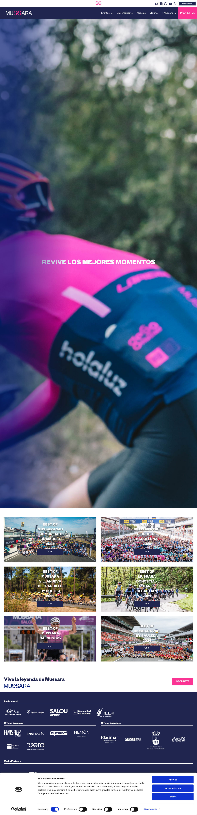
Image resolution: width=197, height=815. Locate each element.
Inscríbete (182, 682)
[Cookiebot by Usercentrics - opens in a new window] (18, 809)
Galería (154, 13)
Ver (50, 552)
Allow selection (173, 788)
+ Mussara (167, 13)
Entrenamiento (125, 13)
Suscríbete (187, 4)
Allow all (173, 779)
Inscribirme (187, 13)
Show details (150, 809)
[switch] (83, 809)
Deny (173, 796)
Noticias (141, 13)
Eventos (105, 13)
